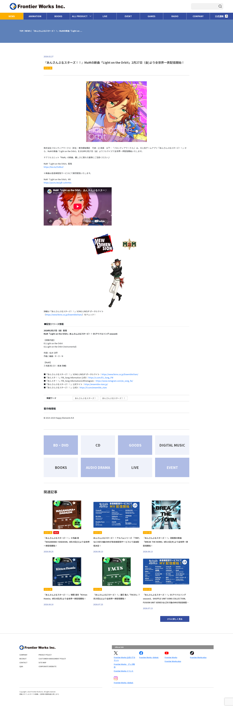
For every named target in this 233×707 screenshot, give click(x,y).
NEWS (11, 16)
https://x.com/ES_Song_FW (100, 377)
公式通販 (219, 16)
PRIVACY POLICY (45, 655)
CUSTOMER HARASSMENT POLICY (52, 658)
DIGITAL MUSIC (172, 445)
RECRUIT (23, 658)
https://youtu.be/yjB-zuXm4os (57, 182)
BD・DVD (61, 445)
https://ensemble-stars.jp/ (96, 384)
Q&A (21, 666)
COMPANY (198, 16)
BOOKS (58, 16)
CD (98, 445)
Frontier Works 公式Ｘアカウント (124, 659)
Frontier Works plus (173, 661)
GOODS (135, 445)
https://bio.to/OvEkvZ (53, 166)
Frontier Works (171, 657)
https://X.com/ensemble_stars (93, 387)
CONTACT (23, 662)
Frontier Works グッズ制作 (124, 665)
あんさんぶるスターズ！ (85, 398)
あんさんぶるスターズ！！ (113, 398)
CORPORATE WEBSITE (47, 666)
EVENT (128, 16)
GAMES (151, 16)
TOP (21, 30)
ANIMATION (35, 16)
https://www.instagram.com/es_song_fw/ (114, 380)
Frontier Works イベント (123, 671)
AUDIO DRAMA (98, 467)
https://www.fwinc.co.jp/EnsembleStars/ (64, 314)
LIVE (105, 16)
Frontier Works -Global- (149, 657)
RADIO (174, 16)
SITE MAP (42, 662)
